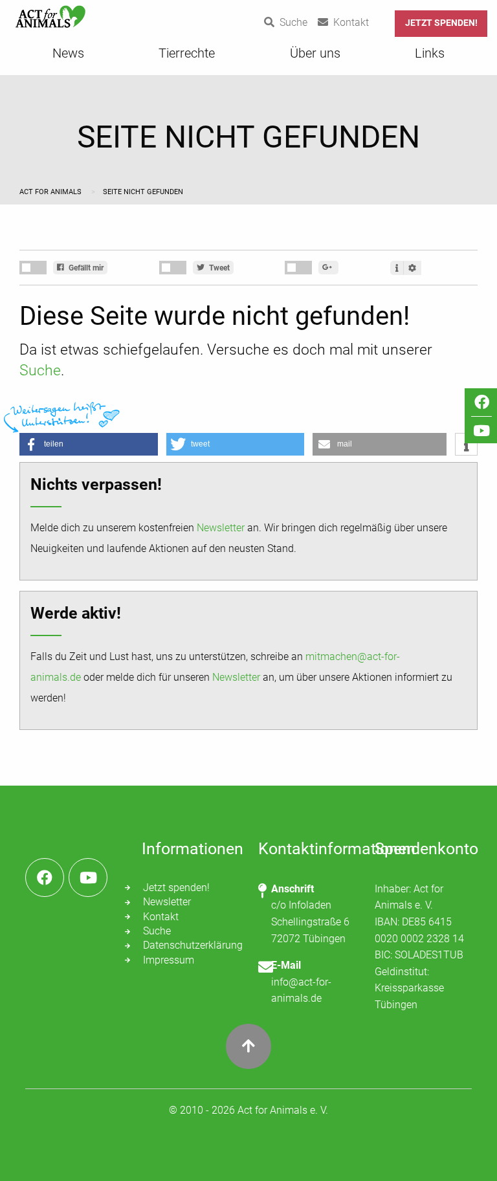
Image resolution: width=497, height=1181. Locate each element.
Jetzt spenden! (441, 22)
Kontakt (161, 917)
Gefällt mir (85, 267)
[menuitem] (68, 57)
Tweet (218, 267)
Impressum (168, 960)
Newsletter (221, 528)
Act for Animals (51, 192)
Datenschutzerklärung (191, 945)
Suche (40, 370)
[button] (88, 444)
